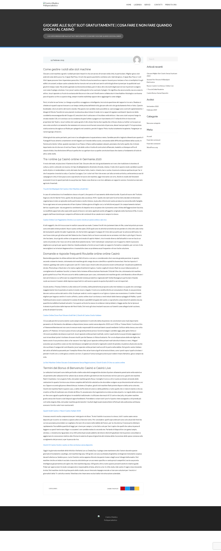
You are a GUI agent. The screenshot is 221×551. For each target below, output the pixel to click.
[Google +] (136, 488)
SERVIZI (147, 5)
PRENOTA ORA (170, 5)
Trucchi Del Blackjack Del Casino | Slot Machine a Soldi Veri (65, 189)
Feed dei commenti (153, 144)
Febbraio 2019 (152, 110)
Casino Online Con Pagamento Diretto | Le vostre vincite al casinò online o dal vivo (75, 220)
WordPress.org (152, 147)
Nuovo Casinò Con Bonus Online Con (160, 86)
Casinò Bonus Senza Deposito (157, 93)
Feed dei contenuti (153, 140)
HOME (128, 5)
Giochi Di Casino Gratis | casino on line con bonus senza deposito (68, 445)
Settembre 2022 (153, 106)
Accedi (149, 136)
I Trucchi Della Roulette (155, 89)
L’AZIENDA (138, 5)
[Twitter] (127, 488)
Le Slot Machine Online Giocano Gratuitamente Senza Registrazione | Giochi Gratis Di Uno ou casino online (84, 362)
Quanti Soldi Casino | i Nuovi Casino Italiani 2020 (62, 411)
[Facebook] (132, 488)
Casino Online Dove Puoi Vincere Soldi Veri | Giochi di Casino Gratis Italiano (72, 315)
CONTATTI (158, 5)
